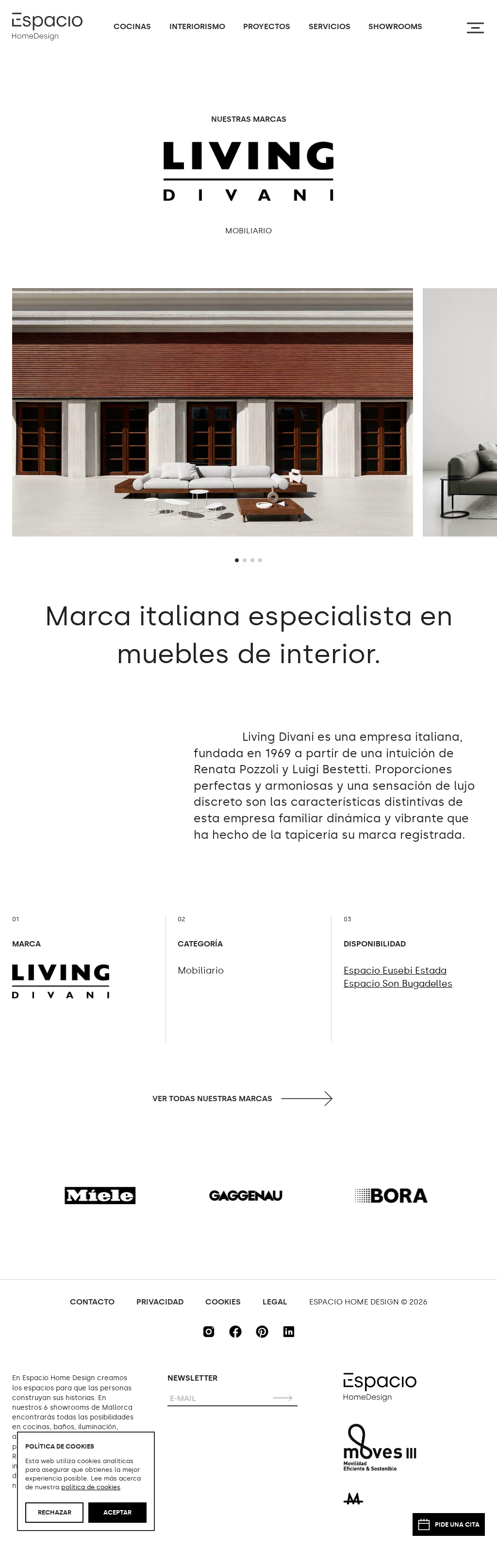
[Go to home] (47, 27)
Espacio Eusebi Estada (395, 970)
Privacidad (159, 1301)
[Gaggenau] (65, 1195)
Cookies (223, 1301)
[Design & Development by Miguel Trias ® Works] (353, 1497)
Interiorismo (197, 26)
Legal (275, 1301)
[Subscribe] (283, 1397)
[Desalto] (356, 1195)
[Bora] (211, 1195)
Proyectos (266, 26)
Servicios (329, 26)
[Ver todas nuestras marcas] (248, 1099)
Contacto (92, 1301)
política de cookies (90, 1487)
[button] (237, 560)
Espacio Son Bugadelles (398, 983)
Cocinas (132, 26)
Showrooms (395, 26)
